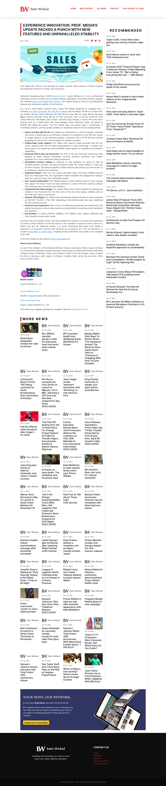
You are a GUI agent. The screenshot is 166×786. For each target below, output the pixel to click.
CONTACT (114, 8)
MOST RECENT (86, 8)
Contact (97, 758)
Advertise (98, 755)
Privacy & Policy (101, 764)
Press (96, 753)
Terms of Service (101, 761)
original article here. (79, 309)
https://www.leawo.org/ (30, 300)
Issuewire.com (58, 96)
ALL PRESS (101, 8)
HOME (73, 8)
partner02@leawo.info (29, 291)
